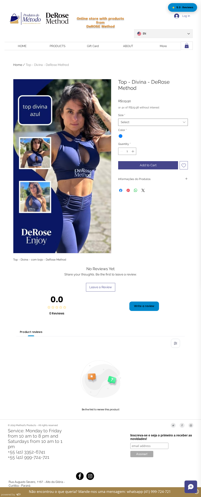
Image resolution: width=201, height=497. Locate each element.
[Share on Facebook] (120, 190)
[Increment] (133, 151)
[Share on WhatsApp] (135, 190)
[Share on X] (143, 190)
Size (121, 115)
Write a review (144, 306)
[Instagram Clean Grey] (190, 425)
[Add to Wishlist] (184, 165)
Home (17, 65)
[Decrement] (121, 151)
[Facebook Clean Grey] (182, 425)
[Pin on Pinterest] (128, 190)
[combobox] (153, 122)
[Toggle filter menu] (175, 343)
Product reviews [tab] (31, 332)
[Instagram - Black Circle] (90, 476)
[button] (187, 45)
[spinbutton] (127, 151)
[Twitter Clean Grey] (173, 425)
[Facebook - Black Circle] (80, 476)
